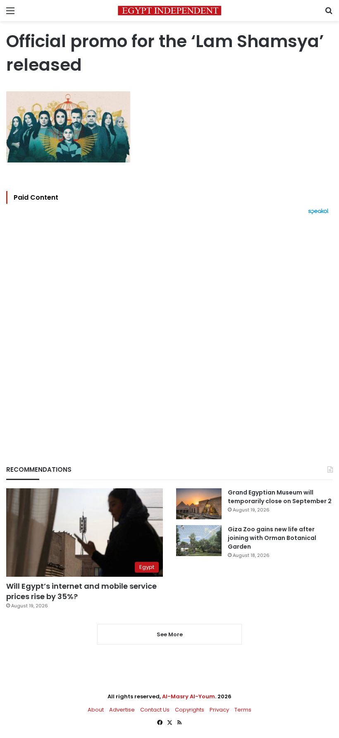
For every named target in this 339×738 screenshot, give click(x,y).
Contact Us (155, 710)
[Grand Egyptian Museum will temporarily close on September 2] (199, 503)
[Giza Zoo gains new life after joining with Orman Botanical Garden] (199, 540)
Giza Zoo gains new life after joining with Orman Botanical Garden (272, 538)
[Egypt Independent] (169, 10)
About (96, 710)
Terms (242, 710)
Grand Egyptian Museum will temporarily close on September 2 (280, 496)
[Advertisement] (169, 326)
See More (170, 634)
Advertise (122, 710)
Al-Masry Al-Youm (188, 696)
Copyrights (189, 710)
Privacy (219, 710)
